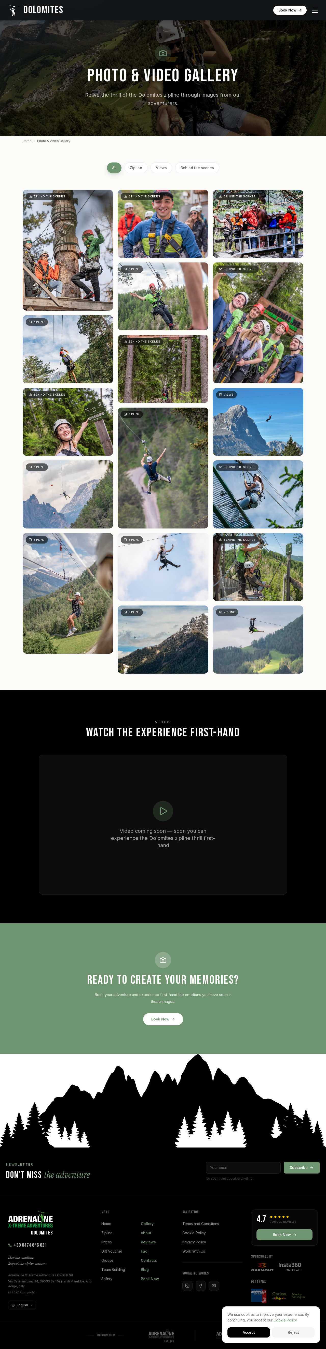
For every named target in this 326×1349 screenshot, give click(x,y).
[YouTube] (214, 1286)
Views (161, 168)
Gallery (147, 1223)
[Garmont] (262, 1267)
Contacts (149, 1260)
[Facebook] (201, 1286)
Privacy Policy (194, 1242)
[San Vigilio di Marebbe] (298, 1296)
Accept (249, 1332)
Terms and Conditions (200, 1223)
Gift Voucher (111, 1251)
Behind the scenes (197, 168)
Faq (144, 1251)
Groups (107, 1260)
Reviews (148, 1242)
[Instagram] (187, 1286)
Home (27, 141)
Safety (106, 1279)
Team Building (113, 1269)
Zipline (136, 168)
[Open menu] (315, 10)
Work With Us (193, 1251)
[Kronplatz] (258, 1296)
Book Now (287, 10)
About (146, 1233)
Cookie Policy (194, 1233)
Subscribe (299, 1167)
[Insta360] (290, 1267)
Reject (293, 1332)
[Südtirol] (279, 1296)
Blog (145, 1269)
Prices (106, 1242)
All (114, 168)
